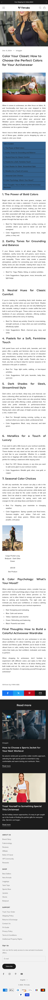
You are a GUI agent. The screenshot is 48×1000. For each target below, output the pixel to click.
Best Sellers (6, 874)
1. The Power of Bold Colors (13, 148)
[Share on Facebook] (7, 693)
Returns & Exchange (9, 920)
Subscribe (9, 966)
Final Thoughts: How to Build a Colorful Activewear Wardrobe (22, 186)
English (22, 980)
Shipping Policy (8, 916)
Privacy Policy (7, 931)
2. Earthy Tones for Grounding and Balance (19, 152)
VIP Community (8, 859)
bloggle (19, 50)
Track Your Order (8, 912)
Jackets (5, 893)
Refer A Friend (7, 855)
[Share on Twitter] (18, 693)
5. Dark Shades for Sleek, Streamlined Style (19, 166)
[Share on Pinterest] (29, 693)
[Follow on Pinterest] (15, 974)
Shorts (4, 897)
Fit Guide (5, 927)
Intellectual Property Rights (12, 939)
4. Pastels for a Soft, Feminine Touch (17, 162)
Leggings (5, 881)
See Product (12, 572)
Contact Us (6, 923)
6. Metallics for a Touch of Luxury (15, 171)
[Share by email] (40, 693)
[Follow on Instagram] (9, 974)
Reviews (5, 847)
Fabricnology (7, 843)
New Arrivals (6, 877)
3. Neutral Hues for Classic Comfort (16, 157)
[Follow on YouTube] (22, 974)
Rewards (5, 863)
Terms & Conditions (9, 935)
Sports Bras (6, 889)
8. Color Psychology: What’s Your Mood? (18, 180)
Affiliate (5, 851)
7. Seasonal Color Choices (13, 176)
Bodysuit (5, 901)
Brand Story (6, 839)
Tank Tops (6, 885)
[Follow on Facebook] (3, 974)
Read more (6, 766)
